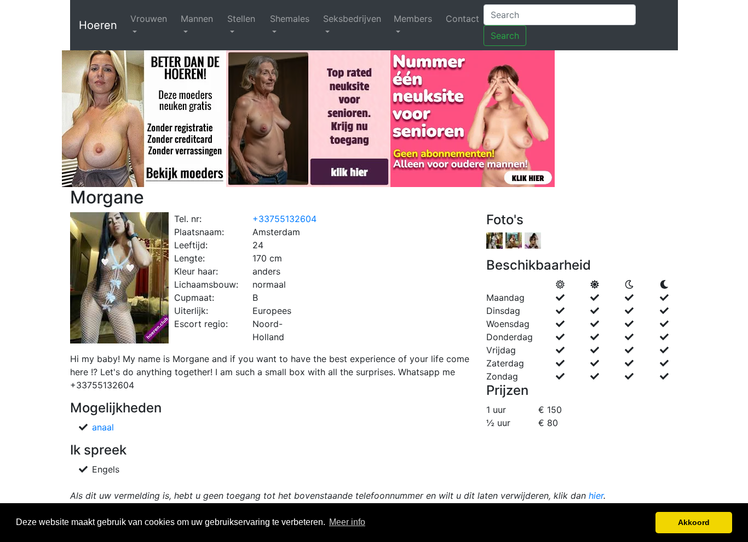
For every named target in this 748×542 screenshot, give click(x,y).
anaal (103, 427)
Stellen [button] (241, 18)
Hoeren (98, 25)
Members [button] (413, 18)
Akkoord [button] (694, 522)
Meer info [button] (347, 522)
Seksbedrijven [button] (352, 18)
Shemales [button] (289, 18)
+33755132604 (284, 218)
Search (505, 35)
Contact (462, 18)
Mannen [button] (197, 18)
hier (596, 495)
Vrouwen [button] (148, 18)
